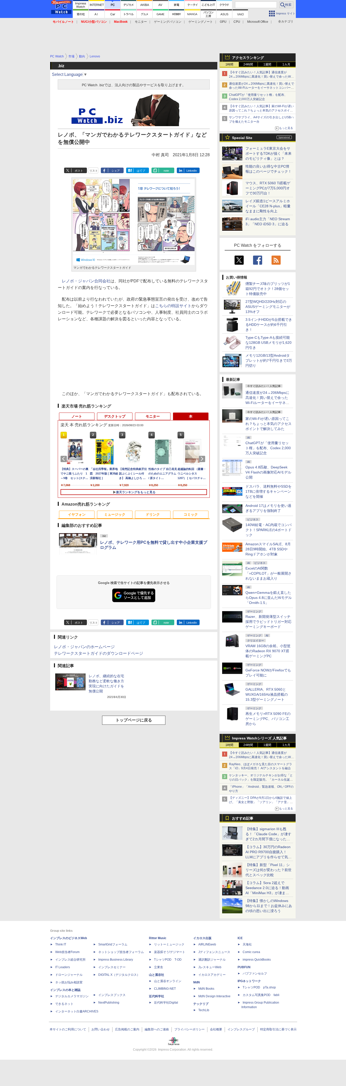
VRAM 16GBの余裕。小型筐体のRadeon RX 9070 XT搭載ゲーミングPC (268, 651)
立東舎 (158, 967)
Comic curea (251, 952)
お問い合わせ (100, 1029)
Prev (65, 459)
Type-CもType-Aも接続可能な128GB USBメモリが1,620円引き (268, 342)
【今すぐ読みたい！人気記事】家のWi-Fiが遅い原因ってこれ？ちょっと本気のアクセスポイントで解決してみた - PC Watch (261, 110)
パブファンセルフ (255, 973)
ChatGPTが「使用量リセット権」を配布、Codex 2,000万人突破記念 (268, 448)
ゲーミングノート (200, 22)
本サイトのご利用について (68, 1029)
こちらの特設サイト (173, 306)
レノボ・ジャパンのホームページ (84, 647)
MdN (196, 982)
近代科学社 (156, 996)
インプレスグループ (241, 1029)
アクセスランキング (248, 58)
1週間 (267, 64)
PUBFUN (244, 967)
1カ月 (286, 64)
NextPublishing (108, 1002)
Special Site (242, 138)
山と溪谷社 (156, 975)
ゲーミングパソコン (167, 22)
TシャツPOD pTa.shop (259, 987)
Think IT (60, 944)
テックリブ (200, 1004)
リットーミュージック (169, 944)
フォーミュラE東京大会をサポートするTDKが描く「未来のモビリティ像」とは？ (268, 153)
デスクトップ (114, 416)
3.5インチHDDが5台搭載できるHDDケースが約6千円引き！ (268, 325)
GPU (223, 22)
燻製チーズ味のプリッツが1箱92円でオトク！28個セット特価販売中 (267, 289)
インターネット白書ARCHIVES (76, 1011)
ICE (240, 938)
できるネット (64, 1004)
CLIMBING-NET (165, 988)
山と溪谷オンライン (167, 981)
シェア (115, 170)
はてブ (141, 170)
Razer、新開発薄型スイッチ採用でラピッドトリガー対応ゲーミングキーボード (268, 622)
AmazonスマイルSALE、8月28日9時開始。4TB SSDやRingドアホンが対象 (268, 549)
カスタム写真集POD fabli (261, 995)
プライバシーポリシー (189, 1029)
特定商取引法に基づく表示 (278, 1029)
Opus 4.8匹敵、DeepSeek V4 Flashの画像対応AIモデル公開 (268, 472)
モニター (141, 22)
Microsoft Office (257, 22)
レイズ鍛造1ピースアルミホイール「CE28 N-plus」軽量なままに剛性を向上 (268, 206)
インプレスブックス (112, 995)
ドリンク (153, 514)
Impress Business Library (115, 959)
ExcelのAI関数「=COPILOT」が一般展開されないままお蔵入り (268, 573)
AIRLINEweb (207, 944)
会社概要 (216, 1029)
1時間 (229, 64)
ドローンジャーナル (69, 975)
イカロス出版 (202, 938)
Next (203, 459)
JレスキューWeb (209, 967)
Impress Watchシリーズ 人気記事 (259, 738)
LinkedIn (191, 170)
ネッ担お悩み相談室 (69, 982)
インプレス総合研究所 (70, 959)
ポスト (79, 170)
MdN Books (206, 988)
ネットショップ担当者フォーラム (121, 952)
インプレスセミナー (112, 967)
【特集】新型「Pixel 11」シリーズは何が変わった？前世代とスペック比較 (268, 870)
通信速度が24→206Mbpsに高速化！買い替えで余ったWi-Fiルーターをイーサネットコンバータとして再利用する (261, 88)
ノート (76, 416)
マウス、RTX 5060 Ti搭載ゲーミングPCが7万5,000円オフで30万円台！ (267, 188)
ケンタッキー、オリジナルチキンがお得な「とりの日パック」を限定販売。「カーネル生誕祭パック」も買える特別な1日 (261, 780)
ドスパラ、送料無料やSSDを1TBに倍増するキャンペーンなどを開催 (268, 491)
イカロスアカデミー (212, 975)
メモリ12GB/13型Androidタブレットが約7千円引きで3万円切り (268, 360)
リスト (93, 170)
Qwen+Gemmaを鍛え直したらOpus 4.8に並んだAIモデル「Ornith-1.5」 (268, 598)
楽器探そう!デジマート (169, 952)
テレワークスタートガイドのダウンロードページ (98, 653)
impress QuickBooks (257, 959)
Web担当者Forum (67, 952)
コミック (191, 514)
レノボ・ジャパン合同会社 (86, 281)
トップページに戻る (134, 720)
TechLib (203, 1010)
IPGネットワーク (249, 981)
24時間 (248, 64)
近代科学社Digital (166, 1002)
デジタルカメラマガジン (72, 996)
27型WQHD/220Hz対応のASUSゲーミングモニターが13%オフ (267, 307)
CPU (237, 22)
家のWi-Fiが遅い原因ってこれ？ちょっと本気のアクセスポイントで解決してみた (268, 424)
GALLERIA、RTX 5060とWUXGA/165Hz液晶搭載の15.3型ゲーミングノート (266, 694)
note (166, 170)
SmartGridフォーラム (112, 944)
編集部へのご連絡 (157, 1029)
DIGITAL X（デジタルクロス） (119, 975)
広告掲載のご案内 (127, 1029)
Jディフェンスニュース (214, 952)
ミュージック (114, 514)
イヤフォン (77, 514)
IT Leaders (62, 967)
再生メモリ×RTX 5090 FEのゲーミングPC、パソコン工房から (268, 719)
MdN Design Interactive (214, 996)
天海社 (247, 944)
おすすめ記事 (242, 818)
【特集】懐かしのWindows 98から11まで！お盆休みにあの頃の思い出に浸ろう (268, 906)
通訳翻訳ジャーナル (212, 959)
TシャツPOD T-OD (168, 959)
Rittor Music (157, 938)
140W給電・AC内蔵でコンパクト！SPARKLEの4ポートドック (268, 530)
